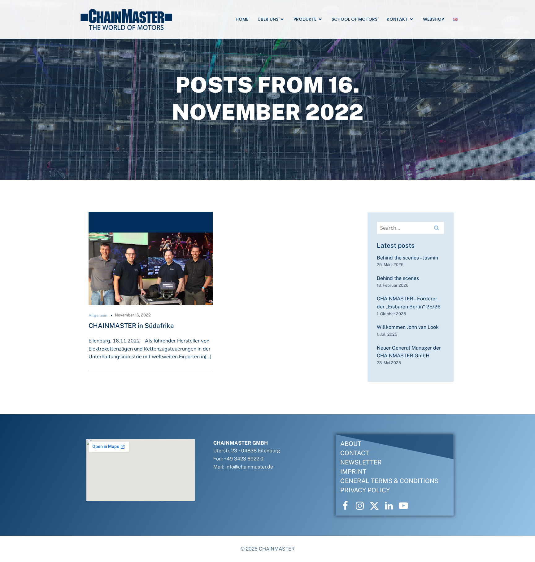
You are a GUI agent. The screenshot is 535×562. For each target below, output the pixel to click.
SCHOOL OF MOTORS (354, 19)
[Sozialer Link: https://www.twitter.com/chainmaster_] (376, 506)
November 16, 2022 (133, 315)
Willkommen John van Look (408, 327)
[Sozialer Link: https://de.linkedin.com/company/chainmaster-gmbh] (391, 506)
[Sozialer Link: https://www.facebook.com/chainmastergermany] (347, 506)
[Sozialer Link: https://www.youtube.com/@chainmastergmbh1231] (405, 506)
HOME (242, 19)
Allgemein (98, 315)
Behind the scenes (398, 278)
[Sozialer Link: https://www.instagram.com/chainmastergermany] (362, 506)
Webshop (433, 19)
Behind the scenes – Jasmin (407, 258)
